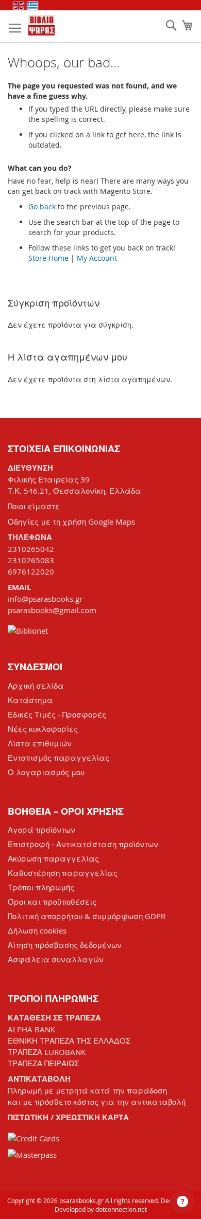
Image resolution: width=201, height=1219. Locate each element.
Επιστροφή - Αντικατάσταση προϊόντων (83, 844)
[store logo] (41, 25)
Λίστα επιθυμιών (40, 743)
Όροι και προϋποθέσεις (52, 902)
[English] (18, 6)
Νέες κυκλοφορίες (43, 729)
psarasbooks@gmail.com (52, 610)
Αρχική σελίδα (36, 685)
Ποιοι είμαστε (34, 506)
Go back (42, 206)
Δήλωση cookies (37, 930)
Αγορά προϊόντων (41, 829)
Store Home (48, 258)
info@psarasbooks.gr (45, 599)
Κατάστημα (30, 700)
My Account (97, 258)
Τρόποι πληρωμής (41, 887)
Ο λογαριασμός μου (46, 772)
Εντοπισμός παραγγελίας (58, 757)
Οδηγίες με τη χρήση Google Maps (71, 521)
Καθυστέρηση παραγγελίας (63, 873)
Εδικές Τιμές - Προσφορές (57, 714)
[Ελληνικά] (32, 6)
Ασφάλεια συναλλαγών (56, 959)
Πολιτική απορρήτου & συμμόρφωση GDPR (86, 916)
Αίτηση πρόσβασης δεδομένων (65, 945)
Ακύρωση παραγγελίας (53, 858)
